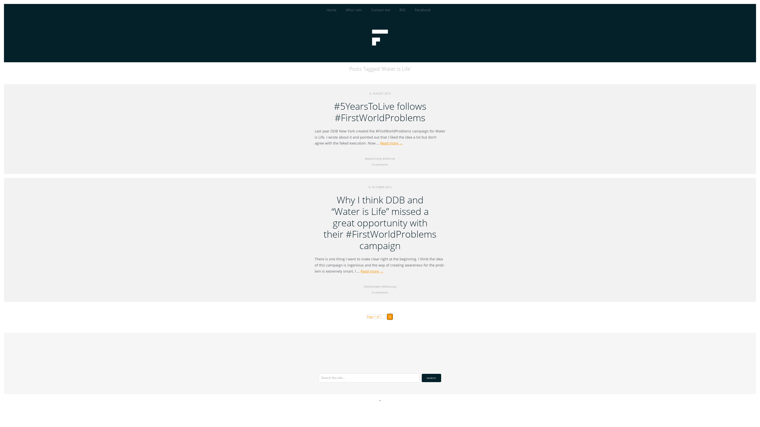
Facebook (423, 10)
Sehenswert (373, 286)
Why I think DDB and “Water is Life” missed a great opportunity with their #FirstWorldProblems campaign (380, 222)
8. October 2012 (380, 187)
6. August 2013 (380, 93)
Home (331, 10)
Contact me (380, 10)
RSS (402, 10)
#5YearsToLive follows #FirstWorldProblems (380, 112)
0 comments (380, 164)
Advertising (374, 159)
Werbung (390, 286)
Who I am (354, 10)
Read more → (391, 143)
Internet (389, 159)
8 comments (380, 292)
